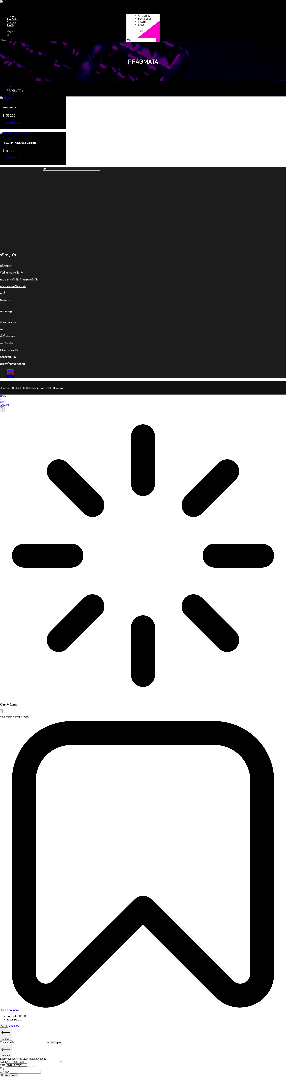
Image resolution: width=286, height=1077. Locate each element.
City (2, 1068)
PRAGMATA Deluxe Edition (19, 143)
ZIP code (5, 1071)
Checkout (14, 1025)
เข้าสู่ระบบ (11, 31)
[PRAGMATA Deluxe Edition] (17, 133)
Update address (8, 1075)
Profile (10, 25)
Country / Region (9, 1061)
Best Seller (144, 18)
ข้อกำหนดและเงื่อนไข (12, 272)
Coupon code (7, 1042)
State (3, 1064)
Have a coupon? (9, 1010)
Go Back (6, 1039)
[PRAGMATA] (8, 97)
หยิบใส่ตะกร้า (13, 122)
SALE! (142, 21)
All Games (144, 15)
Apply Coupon (54, 1042)
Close (4, 1026)
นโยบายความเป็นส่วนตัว (13, 286)
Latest (141, 24)
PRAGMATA (9, 107)
